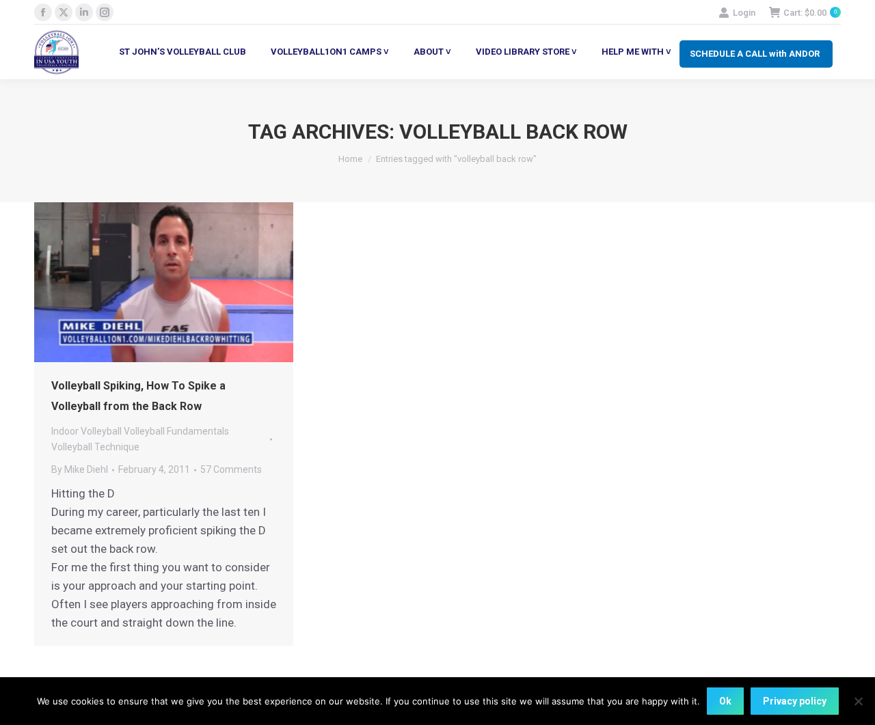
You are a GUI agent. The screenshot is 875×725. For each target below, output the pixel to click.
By (79, 469)
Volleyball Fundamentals (176, 431)
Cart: (810, 13)
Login (744, 13)
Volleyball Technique (95, 446)
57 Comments (231, 469)
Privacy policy (794, 701)
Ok (725, 701)
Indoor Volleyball (86, 431)
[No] (858, 701)
